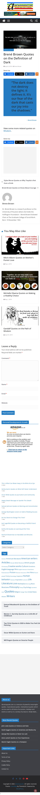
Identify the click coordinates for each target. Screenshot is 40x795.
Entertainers (31, 569)
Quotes (9, 591)
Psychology (27, 587)
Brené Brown (32, 120)
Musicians (5, 587)
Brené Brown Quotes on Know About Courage (19, 188)
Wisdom (7, 131)
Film (28, 572)
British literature (19, 563)
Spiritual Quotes (8, 50)
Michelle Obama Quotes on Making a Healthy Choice (19, 294)
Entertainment (5, 572)
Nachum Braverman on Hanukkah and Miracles (17, 535)
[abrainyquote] (4, 20)
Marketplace (22, 584)
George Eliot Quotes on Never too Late (14, 734)
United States (32, 592)
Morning (28, 584)
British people (30, 563)
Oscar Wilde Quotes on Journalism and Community (18, 495)
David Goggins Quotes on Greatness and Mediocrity (19, 730)
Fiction (12, 572)
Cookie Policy (6, 765)
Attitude (12, 563)
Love (15, 583)
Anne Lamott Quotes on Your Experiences (15, 738)
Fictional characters (21, 572)
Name (4, 384)
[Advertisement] (20, 160)
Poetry (21, 587)
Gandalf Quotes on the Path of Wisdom (17, 329)
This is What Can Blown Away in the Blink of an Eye (18, 483)
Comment (6, 358)
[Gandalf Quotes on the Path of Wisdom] (20, 308)
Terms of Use (6, 757)
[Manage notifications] (35, 790)
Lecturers (25, 580)
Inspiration (19, 580)
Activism (4, 559)
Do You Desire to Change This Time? (13, 517)
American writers (29, 558)
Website (4, 403)
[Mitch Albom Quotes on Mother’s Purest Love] (20, 237)
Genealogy (13, 576)
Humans (12, 580)
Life (30, 579)
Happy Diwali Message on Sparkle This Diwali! (16, 500)
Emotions (32, 566)
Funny (8, 576)
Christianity (5, 566)
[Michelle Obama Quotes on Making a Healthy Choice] (20, 272)
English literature (23, 569)
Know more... (33, 712)
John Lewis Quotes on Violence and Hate (15, 726)
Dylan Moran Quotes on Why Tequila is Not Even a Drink (20, 181)
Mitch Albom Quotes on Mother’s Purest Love (18, 258)
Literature (7, 583)
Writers (11, 596)
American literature (13, 559)
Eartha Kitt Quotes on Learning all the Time (16, 529)
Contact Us (5, 769)
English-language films (10, 569)
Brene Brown (17, 66)
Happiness (19, 576)
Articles (6, 562)
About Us (4, 753)
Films (32, 572)
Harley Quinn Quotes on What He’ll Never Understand (19, 489)
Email (4, 394)
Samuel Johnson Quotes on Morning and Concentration (20, 506)
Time (26, 592)
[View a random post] (36, 20)
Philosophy (14, 587)
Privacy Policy (6, 761)
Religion (17, 592)
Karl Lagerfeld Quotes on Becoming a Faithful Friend (19, 523)
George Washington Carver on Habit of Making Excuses (19, 512)
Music (33, 584)
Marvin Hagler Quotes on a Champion (14, 742)
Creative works (14, 566)
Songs (22, 592)
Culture (25, 566)
